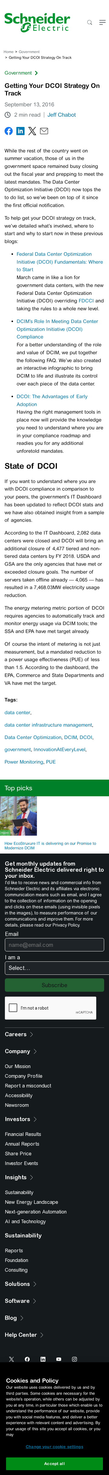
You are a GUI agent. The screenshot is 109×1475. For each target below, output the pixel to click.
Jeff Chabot (62, 115)
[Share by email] (44, 132)
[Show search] (89, 22)
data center (17, 712)
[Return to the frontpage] (35, 22)
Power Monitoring (24, 762)
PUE (51, 762)
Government (29, 52)
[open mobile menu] (102, 22)
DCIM (70, 737)
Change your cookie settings (54, 1446)
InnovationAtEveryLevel (59, 749)
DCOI (86, 737)
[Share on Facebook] (9, 132)
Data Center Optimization (33, 737)
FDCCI (86, 301)
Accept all (54, 1463)
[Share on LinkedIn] (20, 132)
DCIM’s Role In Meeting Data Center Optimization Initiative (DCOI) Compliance (57, 329)
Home (9, 52)
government (18, 749)
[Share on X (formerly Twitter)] (32, 132)
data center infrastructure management (48, 725)
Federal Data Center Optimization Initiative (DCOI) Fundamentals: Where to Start (60, 262)
